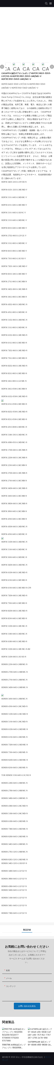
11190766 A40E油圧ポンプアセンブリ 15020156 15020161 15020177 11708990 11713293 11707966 (14, 1046)
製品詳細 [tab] (27, 929)
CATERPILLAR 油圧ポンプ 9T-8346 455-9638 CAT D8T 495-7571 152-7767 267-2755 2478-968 (40, 1043)
